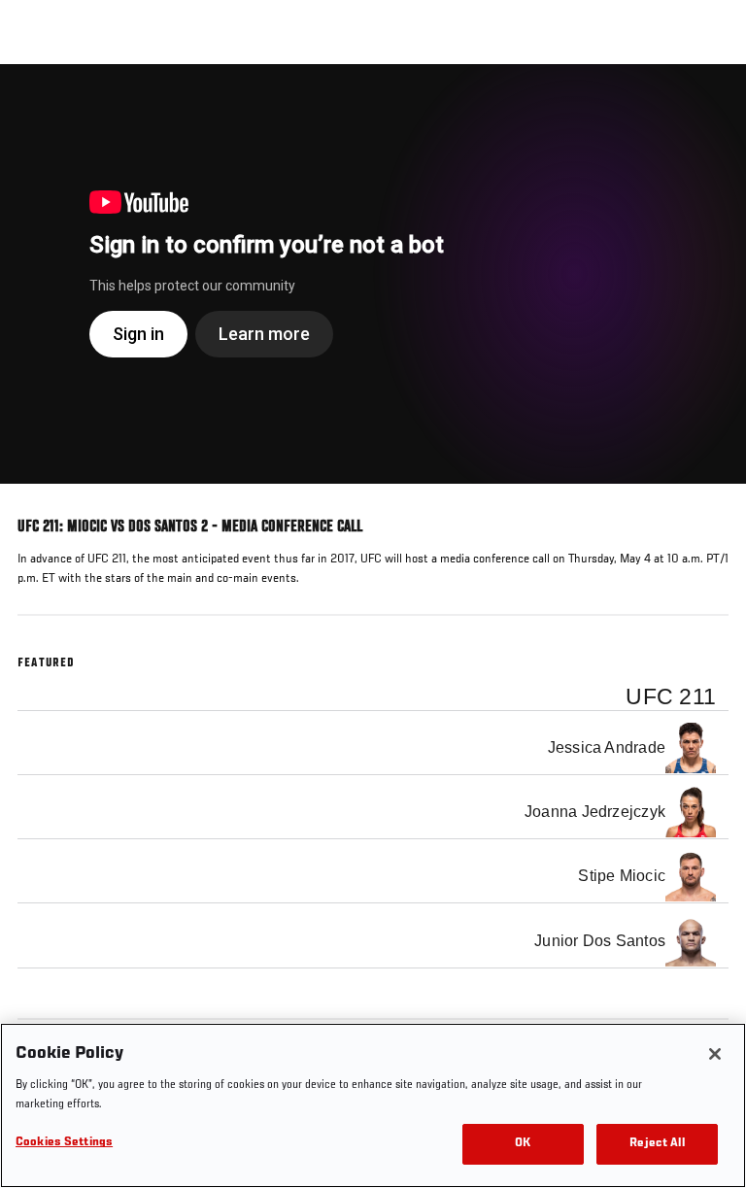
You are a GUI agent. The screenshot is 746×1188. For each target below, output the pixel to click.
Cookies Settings (64, 1143)
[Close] (715, 1054)
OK (522, 1143)
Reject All (656, 1143)
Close (711, 101)
